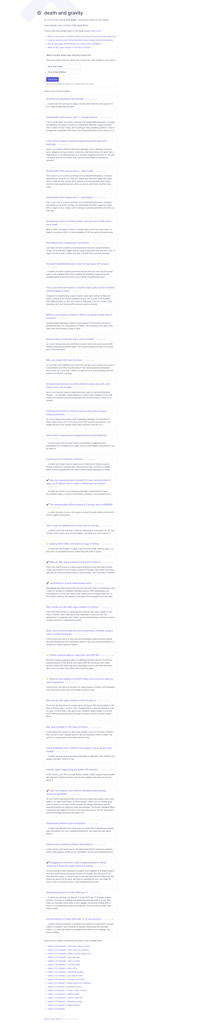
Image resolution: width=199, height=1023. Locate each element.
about (58, 1019)
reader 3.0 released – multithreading (63, 994)
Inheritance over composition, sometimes (67, 242)
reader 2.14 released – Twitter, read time (65, 998)
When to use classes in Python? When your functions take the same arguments (82, 36)
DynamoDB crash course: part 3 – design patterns (72, 117)
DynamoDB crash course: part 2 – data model (69, 170)
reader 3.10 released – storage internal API (66, 979)
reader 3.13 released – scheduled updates (66, 972)
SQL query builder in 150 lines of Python (67, 727)
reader (60, 25)
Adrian (53, 20)
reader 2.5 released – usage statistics (64, 1005)
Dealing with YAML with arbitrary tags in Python (74, 543)
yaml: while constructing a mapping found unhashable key (76, 435)
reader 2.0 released (56, 1009)
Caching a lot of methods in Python (64, 459)
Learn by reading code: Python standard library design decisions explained (80, 40)
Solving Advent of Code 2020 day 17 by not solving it (73, 919)
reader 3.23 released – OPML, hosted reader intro (69, 953)
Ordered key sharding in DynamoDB (64, 98)
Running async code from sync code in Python (70, 339)
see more (96, 31)
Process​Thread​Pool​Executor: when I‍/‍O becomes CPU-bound (77, 263)
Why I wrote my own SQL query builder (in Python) (72, 607)
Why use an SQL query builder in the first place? (71, 700)
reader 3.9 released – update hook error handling (69, 983)
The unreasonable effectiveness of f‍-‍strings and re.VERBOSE (74, 44)
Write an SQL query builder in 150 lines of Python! (69, 47)
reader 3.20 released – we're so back (64, 961)
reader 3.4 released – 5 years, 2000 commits (67, 990)
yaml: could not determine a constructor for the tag (72, 525)
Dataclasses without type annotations (65, 823)
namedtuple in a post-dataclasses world (70, 583)
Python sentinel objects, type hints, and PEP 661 (74, 655)
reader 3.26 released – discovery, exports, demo (69, 946)
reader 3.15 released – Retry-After (62, 968)
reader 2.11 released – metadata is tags (65, 1001)
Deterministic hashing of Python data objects (69, 844)
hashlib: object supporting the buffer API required (72, 769)
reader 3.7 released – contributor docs (64, 986)
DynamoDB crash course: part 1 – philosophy (69, 197)
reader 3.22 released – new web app (64, 957)
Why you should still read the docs (64, 360)
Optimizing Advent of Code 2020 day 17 (67, 892)
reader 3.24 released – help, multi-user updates (68, 950)
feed (53, 1019)
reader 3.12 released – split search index (65, 975)
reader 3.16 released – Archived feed (64, 964)
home (46, 1019)
